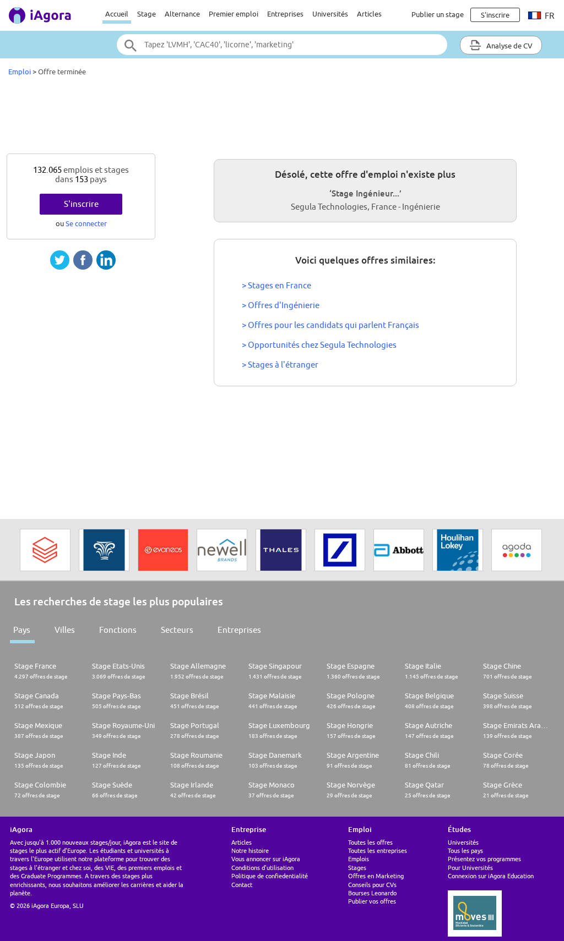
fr (548, 15)
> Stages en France (276, 285)
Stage (146, 13)
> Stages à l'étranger (280, 364)
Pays (21, 629)
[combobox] (282, 44)
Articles (369, 13)
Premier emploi (233, 13)
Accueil (116, 13)
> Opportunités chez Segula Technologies (319, 344)
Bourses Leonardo (372, 892)
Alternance (182, 13)
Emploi (19, 71)
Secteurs (177, 629)
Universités (330, 13)
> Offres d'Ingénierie (280, 305)
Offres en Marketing (376, 875)
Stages (357, 867)
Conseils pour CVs (372, 884)
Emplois (358, 858)
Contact (241, 884)
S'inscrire (81, 204)
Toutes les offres (370, 842)
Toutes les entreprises (377, 850)
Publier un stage (437, 14)
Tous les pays (465, 850)
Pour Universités (470, 867)
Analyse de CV (509, 45)
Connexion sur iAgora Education (491, 875)
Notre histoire (250, 850)
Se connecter (86, 223)
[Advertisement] (282, 118)
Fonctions (118, 629)
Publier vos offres (372, 901)
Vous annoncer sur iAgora (265, 858)
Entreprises (285, 13)
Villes (65, 629)
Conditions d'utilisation (262, 867)
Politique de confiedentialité (269, 875)
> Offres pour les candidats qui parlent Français (330, 325)
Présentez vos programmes (484, 858)
